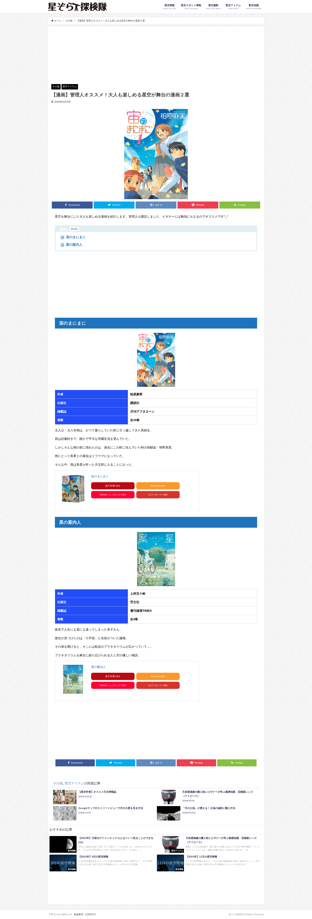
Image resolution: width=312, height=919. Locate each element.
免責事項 (78, 914)
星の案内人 (71, 244)
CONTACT (90, 914)
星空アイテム (70, 86)
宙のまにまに (73, 237)
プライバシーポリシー (60, 914)
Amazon (155, 485)
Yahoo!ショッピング (110, 494)
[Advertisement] (156, 53)
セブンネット (155, 494)
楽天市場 (110, 485)
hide (74, 229)
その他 (55, 86)
